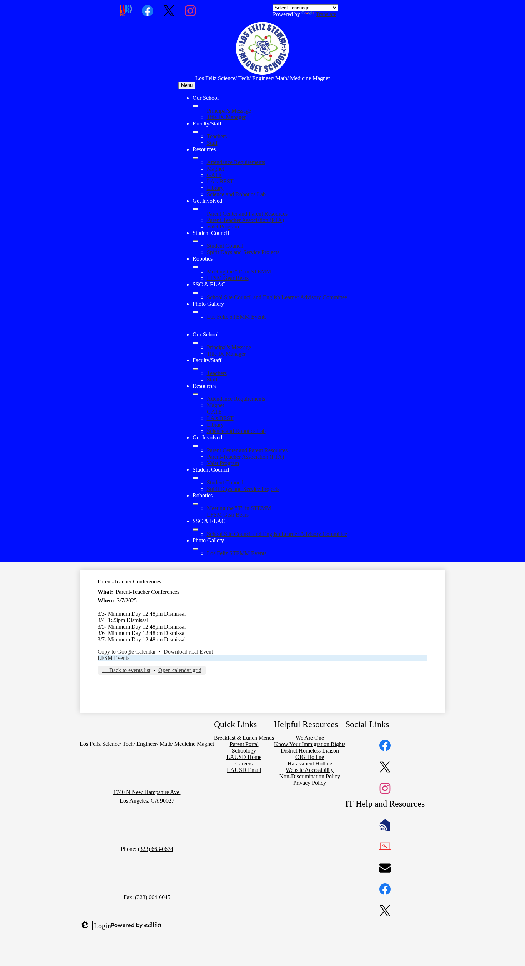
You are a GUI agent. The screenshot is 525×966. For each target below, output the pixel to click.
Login (95, 926)
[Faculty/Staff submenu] (195, 132)
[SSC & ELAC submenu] (195, 293)
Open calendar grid (179, 670)
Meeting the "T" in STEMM (239, 271)
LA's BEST (220, 181)
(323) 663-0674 (155, 849)
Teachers (217, 136)
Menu (186, 85)
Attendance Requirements (236, 162)
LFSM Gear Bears (228, 278)
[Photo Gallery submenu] (195, 312)
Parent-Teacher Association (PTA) (245, 220)
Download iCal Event (188, 652)
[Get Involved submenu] (195, 209)
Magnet (215, 169)
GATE (214, 175)
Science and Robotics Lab (236, 194)
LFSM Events (113, 658)
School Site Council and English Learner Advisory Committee (277, 297)
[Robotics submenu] (195, 267)
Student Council (225, 246)
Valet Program (223, 226)
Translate (326, 14)
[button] (195, 343)
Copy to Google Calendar (127, 652)
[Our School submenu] (195, 106)
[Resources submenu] (195, 158)
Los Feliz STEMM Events (236, 317)
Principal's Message (229, 111)
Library (215, 188)
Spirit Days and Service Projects (243, 252)
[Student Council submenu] (195, 241)
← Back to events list (126, 670)
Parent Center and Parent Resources (247, 214)
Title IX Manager (226, 117)
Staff (212, 143)
